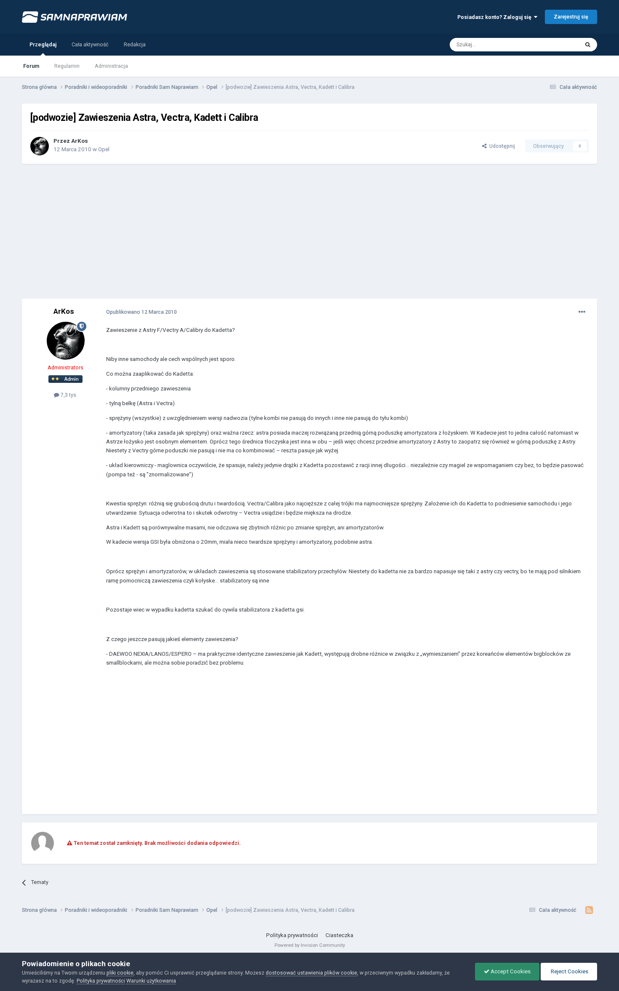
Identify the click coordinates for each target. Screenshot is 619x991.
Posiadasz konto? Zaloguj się (495, 17)
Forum (31, 66)
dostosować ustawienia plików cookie (311, 973)
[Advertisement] (309, 231)
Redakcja (135, 44)
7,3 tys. (68, 395)
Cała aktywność (90, 44)
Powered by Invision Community (310, 945)
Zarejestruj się (571, 16)
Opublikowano (141, 312)
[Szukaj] (588, 44)
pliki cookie (120, 973)
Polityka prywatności (292, 935)
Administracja (111, 66)
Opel (103, 149)
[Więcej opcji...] (582, 312)
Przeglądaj (42, 44)
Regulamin (67, 66)
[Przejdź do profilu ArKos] (39, 146)
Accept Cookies (510, 971)
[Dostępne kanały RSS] (589, 910)
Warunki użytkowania (151, 981)
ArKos (79, 141)
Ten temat (557, 44)
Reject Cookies (569, 971)
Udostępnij (501, 146)
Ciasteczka (339, 935)
